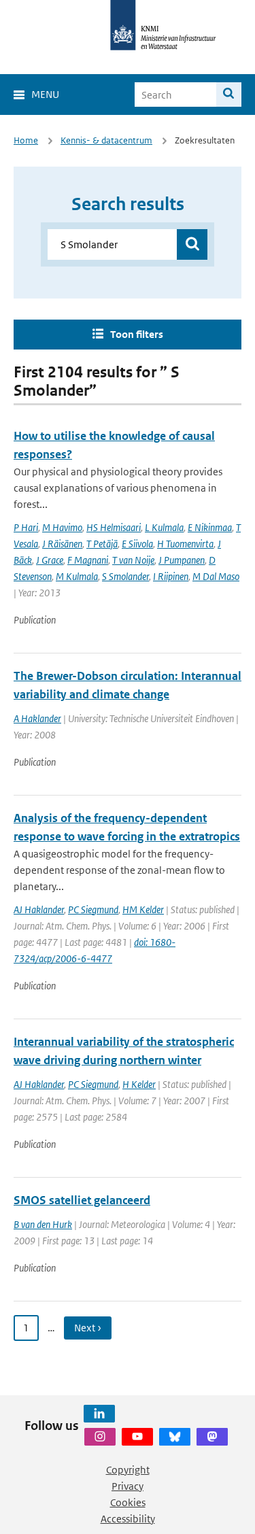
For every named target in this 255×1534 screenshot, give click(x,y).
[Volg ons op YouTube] (137, 1436)
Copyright (128, 1469)
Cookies (128, 1502)
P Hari (26, 527)
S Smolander (125, 576)
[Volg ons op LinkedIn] (99, 1413)
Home (26, 140)
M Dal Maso (215, 576)
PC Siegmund (93, 909)
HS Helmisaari (113, 527)
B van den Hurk (43, 1224)
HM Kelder (143, 909)
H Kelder (139, 1084)
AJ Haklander (39, 909)
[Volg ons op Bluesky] (174, 1436)
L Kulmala (164, 527)
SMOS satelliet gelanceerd (82, 1200)
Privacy (127, 1486)
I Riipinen (170, 576)
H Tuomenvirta (185, 543)
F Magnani (87, 559)
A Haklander (37, 718)
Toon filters (136, 334)
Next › (87, 1327)
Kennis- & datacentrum (106, 140)
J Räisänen (62, 543)
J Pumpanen (181, 559)
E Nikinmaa (210, 527)
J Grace (49, 559)
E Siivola (137, 543)
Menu (45, 94)
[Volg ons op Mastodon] (212, 1436)
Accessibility (128, 1518)
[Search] (228, 94)
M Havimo (62, 527)
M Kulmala (77, 576)
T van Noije (133, 559)
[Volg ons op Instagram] (100, 1436)
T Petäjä (102, 543)
